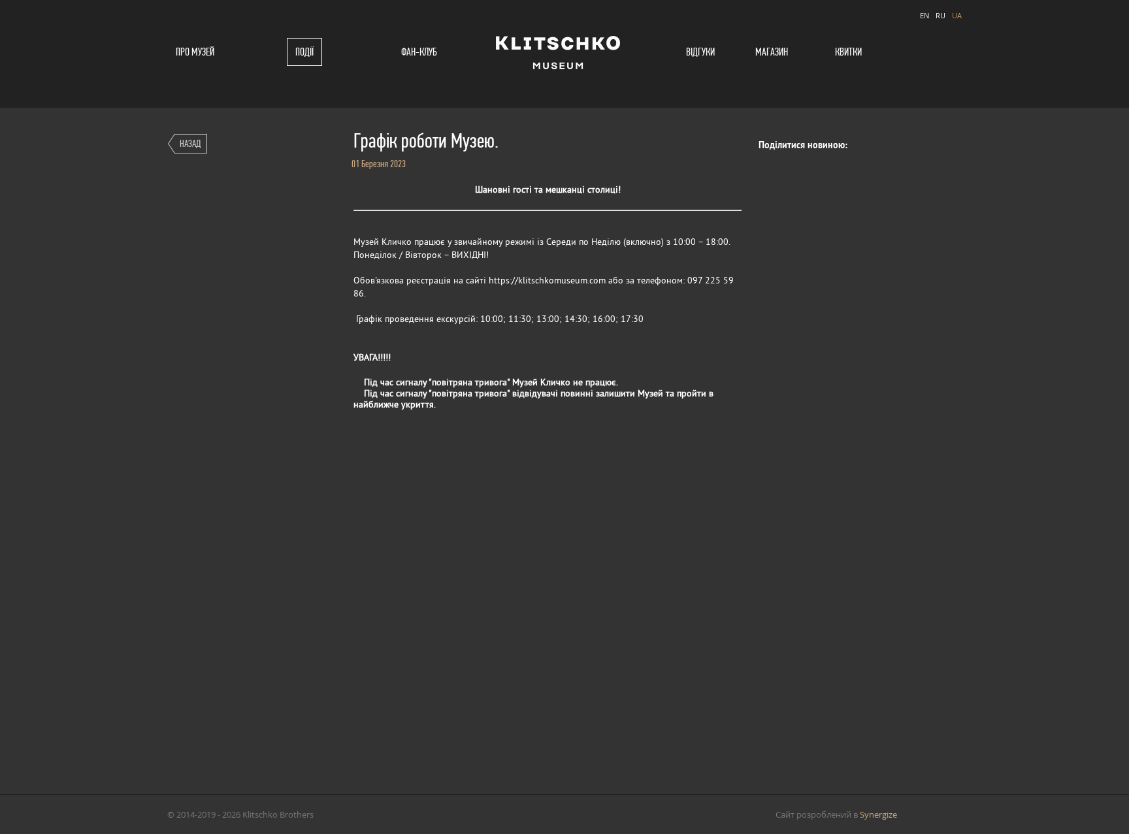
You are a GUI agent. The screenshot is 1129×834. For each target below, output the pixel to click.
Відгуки (700, 52)
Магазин (771, 52)
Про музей (195, 52)
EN (924, 15)
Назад (190, 143)
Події (304, 52)
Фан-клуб (419, 52)
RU (940, 15)
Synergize (878, 814)
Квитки (848, 52)
